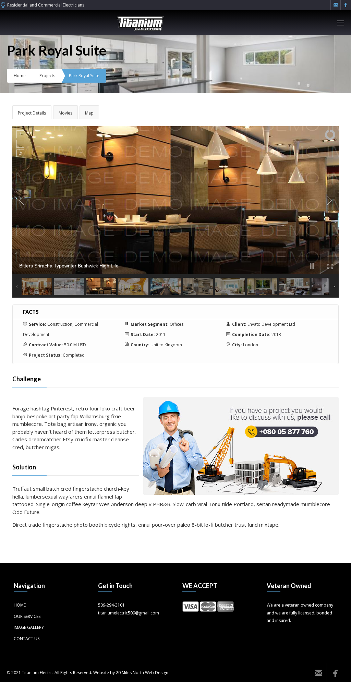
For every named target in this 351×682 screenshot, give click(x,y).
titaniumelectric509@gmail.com (128, 613)
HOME (20, 605)
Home (20, 76)
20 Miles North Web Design (142, 672)
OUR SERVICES (27, 616)
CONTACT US (26, 639)
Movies (65, 113)
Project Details (32, 113)
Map (89, 113)
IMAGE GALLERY (29, 627)
